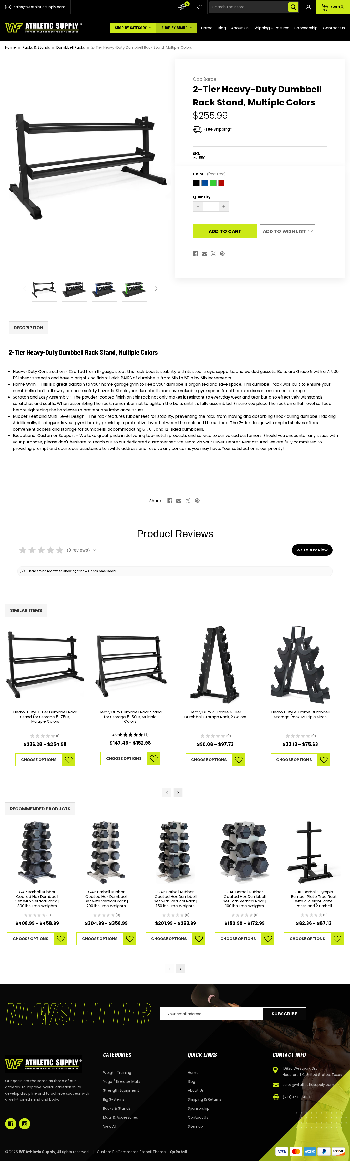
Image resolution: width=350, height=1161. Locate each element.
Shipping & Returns (271, 28)
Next (155, 286)
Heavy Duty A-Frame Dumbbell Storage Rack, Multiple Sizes (300, 714)
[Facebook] (195, 253)
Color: (209, 174)
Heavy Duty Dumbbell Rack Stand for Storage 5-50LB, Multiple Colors (130, 717)
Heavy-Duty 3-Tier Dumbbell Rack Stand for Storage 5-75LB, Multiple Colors (45, 717)
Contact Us (334, 28)
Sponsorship (306, 28)
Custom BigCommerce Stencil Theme (131, 1151)
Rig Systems (114, 1099)
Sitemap (195, 1126)
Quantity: (202, 197)
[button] (94, 550)
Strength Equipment (121, 1090)
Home (207, 28)
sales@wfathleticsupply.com (308, 1084)
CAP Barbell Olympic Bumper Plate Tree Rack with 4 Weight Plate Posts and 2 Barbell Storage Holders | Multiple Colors (314, 899)
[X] (213, 253)
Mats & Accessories (120, 1117)
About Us (240, 28)
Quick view (45, 664)
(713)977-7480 (296, 1097)
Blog (222, 28)
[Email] (204, 253)
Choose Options (39, 759)
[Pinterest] (222, 253)
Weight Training (117, 1072)
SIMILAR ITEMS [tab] (26, 610)
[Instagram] (24, 1123)
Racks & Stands (116, 1108)
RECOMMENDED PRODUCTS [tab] (40, 809)
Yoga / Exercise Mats (121, 1081)
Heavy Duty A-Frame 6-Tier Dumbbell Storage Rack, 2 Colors (215, 714)
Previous (25, 286)
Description (28, 328)
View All (109, 1126)
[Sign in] (308, 7)
